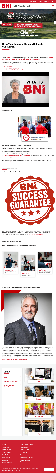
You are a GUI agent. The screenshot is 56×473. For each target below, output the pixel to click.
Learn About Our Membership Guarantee (13, 70)
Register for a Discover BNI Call (11, 68)
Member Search (7, 457)
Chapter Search (6, 455)
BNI (39, 381)
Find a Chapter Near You (9, 66)
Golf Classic (7, 24)
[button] (1, 22)
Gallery (6, 377)
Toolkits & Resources (43, 1)
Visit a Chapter (6, 450)
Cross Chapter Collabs (26, 444)
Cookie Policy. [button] (16, 470)
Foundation (39, 416)
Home (4, 444)
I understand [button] (49, 469)
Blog (39, 434)
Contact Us (23, 452)
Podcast (39, 399)
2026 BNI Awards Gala (11, 381)
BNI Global (33, 1)
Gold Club (5, 460)
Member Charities (7, 463)
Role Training (24, 447)
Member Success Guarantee (36, 234)
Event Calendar (24, 450)
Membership (5, 447)
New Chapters (6, 452)
